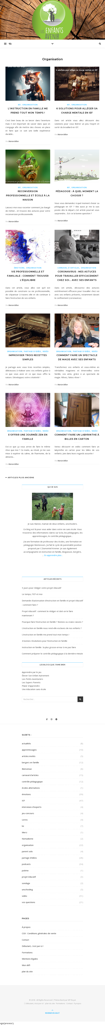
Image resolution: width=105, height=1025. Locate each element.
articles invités (28, 756)
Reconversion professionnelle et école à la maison (28, 195)
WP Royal (72, 1000)
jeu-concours (28, 813)
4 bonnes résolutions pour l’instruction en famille (44, 640)
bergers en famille (30, 762)
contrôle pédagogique (32, 781)
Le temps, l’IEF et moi (32, 594)
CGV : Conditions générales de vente (39, 933)
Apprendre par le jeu (31, 672)
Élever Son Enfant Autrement (35, 675)
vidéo (46, 351)
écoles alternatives (31, 787)
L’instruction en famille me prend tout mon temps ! (45, 634)
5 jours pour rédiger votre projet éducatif (41, 587)
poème (25, 870)
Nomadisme (27, 838)
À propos (26, 927)
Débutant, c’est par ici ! (32, 946)
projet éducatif (29, 876)
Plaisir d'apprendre (31, 685)
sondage (26, 883)
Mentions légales (30, 958)
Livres (25, 819)
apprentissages (29, 749)
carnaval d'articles (68, 268)
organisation (30, 105)
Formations (27, 952)
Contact (25, 939)
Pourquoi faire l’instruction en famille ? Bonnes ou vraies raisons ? (52, 621)
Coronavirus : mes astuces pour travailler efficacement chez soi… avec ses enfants (77, 275)
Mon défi (26, 965)
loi (23, 826)
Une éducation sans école (34, 689)
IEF (19, 105)
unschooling (27, 889)
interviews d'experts (31, 807)
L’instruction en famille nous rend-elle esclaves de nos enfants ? (52, 628)
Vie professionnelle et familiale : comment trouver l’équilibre (28, 275)
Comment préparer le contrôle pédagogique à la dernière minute (52, 653)
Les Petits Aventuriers (32, 679)
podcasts (26, 864)
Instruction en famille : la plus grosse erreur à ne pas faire (49, 647)
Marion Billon (13, 141)
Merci (24, 832)
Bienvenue (27, 768)
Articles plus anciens (20, 478)
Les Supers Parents (31, 682)
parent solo (27, 851)
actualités (26, 743)
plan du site (27, 971)
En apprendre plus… (53, 555)
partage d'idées (32, 351)
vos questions (28, 902)
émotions (19, 268)
